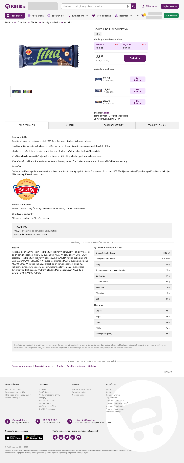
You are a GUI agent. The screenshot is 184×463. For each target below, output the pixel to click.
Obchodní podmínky (115, 400)
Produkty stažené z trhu (49, 395)
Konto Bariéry (45, 403)
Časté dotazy (45, 392)
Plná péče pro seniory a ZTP (18, 395)
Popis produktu (27, 125)
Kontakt (109, 389)
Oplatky (92, 366)
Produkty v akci (79, 392)
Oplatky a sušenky (76, 366)
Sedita (105, 113)
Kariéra (109, 392)
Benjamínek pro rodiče (15, 392)
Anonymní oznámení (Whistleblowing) (115, 410)
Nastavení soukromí (114, 406)
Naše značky (78, 395)
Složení (70, 125)
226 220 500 (50, 420)
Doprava (42, 389)
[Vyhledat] (133, 6)
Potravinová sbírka (47, 400)
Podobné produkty (113, 125)
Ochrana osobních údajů (117, 403)
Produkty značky (157, 125)
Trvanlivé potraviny (22, 366)
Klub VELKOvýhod (13, 389)
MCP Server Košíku (47, 406)
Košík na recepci (12, 398)
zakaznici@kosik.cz (85, 420)
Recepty (42, 398)
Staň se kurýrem (113, 395)
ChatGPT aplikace (47, 409)
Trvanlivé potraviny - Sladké (49, 366)
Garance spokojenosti (82, 389)
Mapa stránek (112, 398)
